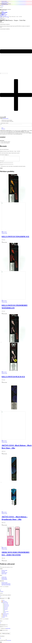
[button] (4, 233)
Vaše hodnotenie (2, 154)
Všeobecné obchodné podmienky (6, 583)
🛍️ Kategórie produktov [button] (5, 602)
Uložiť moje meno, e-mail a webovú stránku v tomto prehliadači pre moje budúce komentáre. (13, 166)
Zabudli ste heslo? (8, 628)
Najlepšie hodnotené (4, 579)
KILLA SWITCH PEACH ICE (13, 377)
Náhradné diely (6, 609)
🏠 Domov (3, 600)
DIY (4, 610)
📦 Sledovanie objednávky (5, 613)
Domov (3, 11)
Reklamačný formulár (4, 582)
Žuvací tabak (3, 13)
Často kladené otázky (5, 4)
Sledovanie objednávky (5, 2)
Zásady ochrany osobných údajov (6, 584)
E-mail (1, 164)
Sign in (1, 630)
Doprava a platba (4, 1)
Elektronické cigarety (4, 14)
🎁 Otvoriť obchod (4, 601)
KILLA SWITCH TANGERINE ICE (15, 236)
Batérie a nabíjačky (6, 611)
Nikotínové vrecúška (4, 12)
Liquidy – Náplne (4, 15)
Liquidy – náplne (6, 603)
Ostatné (5, 612)
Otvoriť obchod (9, 640)
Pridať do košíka (2, 117)
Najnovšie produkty (4, 578)
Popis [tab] (2, 127)
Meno (1, 162)
